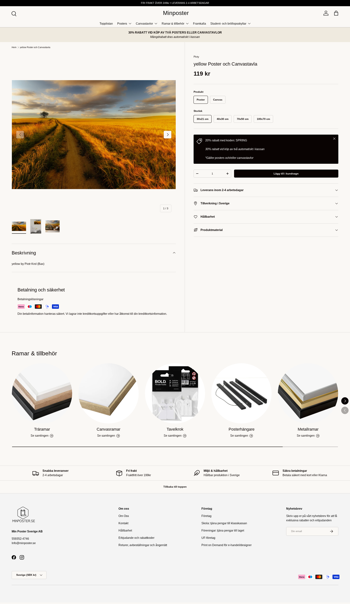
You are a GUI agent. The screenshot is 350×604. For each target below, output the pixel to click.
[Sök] (13, 13)
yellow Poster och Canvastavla (35, 47)
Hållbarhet (125, 530)
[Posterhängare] (241, 393)
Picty (196, 56)
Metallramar (308, 429)
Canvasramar (108, 429)
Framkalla (199, 23)
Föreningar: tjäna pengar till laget (222, 530)
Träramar (42, 429)
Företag (206, 515)
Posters (122, 23)
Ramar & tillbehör (173, 23)
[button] (336, 13)
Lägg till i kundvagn (286, 173)
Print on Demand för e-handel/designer (226, 545)
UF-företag (208, 537)
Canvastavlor (144, 23)
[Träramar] (42, 393)
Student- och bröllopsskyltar (228, 23)
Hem (14, 47)
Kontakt (123, 523)
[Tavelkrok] (175, 393)
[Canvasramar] (108, 393)
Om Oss (123, 515)
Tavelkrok (175, 429)
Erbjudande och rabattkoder (136, 537)
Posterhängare (241, 429)
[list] (94, 135)
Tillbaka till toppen (175, 486)
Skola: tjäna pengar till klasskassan (224, 523)
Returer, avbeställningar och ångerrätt (142, 545)
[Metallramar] (308, 393)
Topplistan (106, 23)
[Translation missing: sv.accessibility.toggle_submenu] (130, 23)
